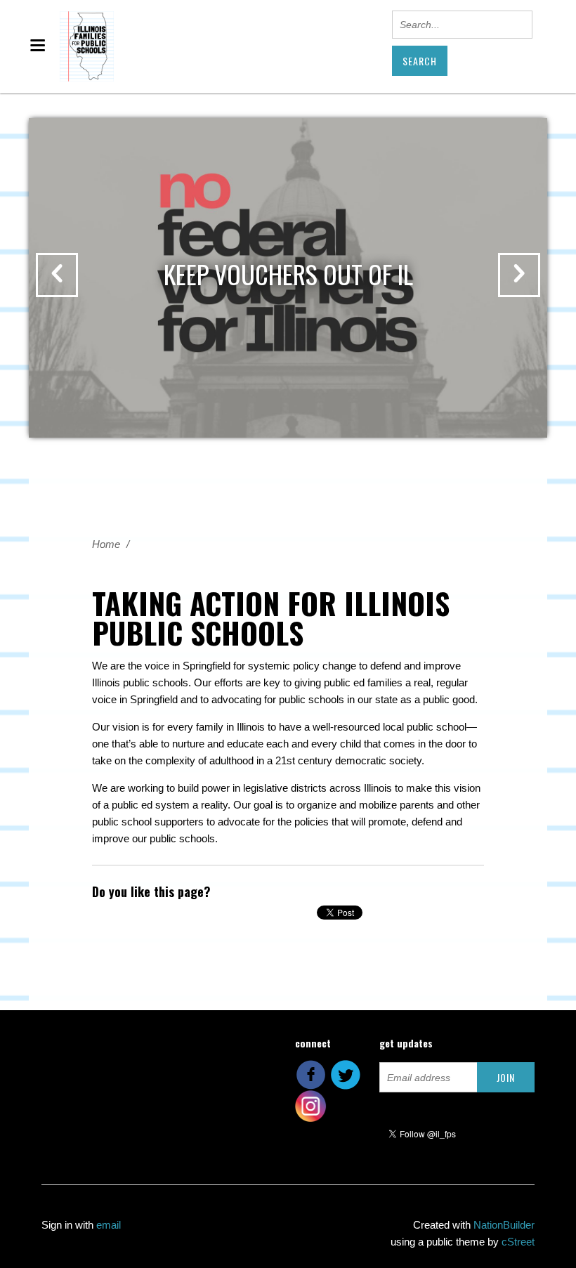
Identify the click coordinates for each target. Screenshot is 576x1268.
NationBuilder (504, 1225)
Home (106, 544)
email (108, 1225)
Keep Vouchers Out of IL (288, 273)
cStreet (518, 1242)
